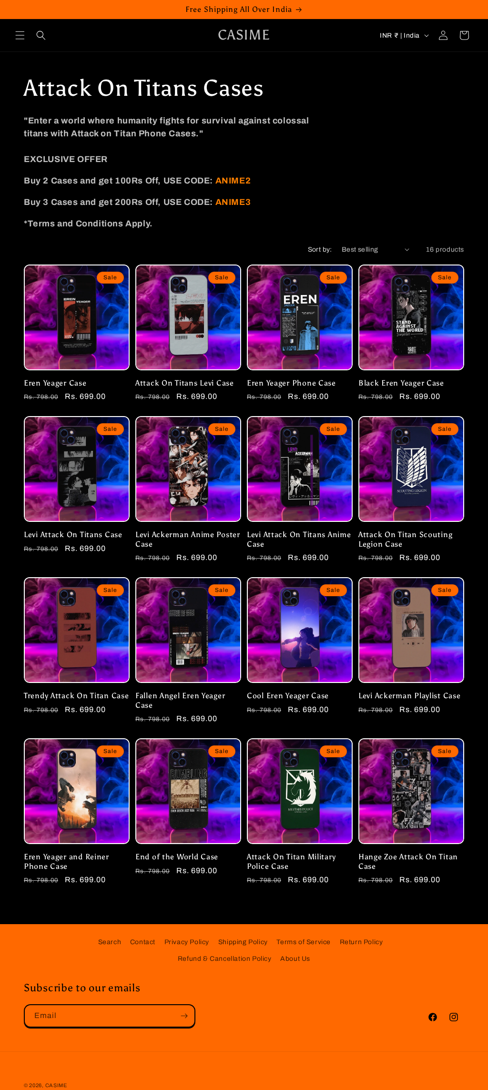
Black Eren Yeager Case (401, 382)
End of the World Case (176, 856)
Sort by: (320, 249)
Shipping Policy (243, 942)
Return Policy (361, 942)
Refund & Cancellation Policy (225, 958)
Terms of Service (303, 942)
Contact (142, 942)
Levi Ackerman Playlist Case (409, 695)
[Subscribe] (183, 1016)
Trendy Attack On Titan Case (76, 695)
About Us (295, 958)
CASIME (56, 1085)
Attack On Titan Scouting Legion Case (405, 539)
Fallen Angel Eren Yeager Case (180, 700)
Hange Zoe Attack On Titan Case (408, 861)
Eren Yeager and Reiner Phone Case (66, 861)
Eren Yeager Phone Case (291, 382)
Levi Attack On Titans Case (73, 534)
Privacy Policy (186, 942)
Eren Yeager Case (55, 382)
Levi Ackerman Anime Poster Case (187, 539)
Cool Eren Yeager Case (288, 695)
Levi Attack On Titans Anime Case (299, 539)
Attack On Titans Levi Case (184, 382)
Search (110, 942)
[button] (20, 35)
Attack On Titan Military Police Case (291, 861)
